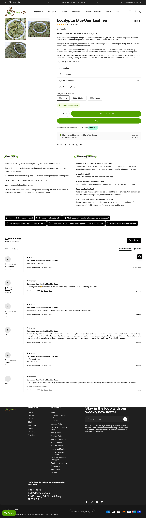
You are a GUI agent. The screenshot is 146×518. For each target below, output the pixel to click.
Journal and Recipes (58, 449)
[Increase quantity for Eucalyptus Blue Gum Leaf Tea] (67, 114)
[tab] (125, 249)
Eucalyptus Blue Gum (76, 52)
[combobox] (131, 2)
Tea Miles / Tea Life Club (58, 417)
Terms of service (29, 514)
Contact (54, 412)
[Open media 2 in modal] (39, 29)
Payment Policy (56, 436)
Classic (31, 416)
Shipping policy (39, 514)
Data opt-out (55, 469)
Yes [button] (42, 291)
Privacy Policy (56, 433)
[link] (34, 489)
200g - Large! (95, 98)
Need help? (64, 29)
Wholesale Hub (56, 442)
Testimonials (55, 466)
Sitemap (54, 473)
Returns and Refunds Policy (59, 428)
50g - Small (63, 98)
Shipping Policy (57, 424)
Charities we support (59, 463)
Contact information (52, 514)
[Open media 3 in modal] (15, 50)
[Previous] (48, 2)
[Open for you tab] (139, 256)
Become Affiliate (57, 446)
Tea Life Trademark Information (58, 453)
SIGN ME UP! (19, 270)
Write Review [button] (134, 240)
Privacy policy (18, 514)
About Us (54, 421)
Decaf (30, 429)
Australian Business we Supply (58, 459)
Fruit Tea (31, 435)
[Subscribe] (125, 419)
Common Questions (58, 439)
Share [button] (50, 291)
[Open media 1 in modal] (15, 29)
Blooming (31, 432)
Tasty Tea (32, 425)
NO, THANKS (19, 276)
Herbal (30, 412)
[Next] (97, 2)
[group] (73, 289)
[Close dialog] (74, 235)
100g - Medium (78, 98)
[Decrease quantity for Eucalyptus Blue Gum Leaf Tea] (59, 114)
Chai (30, 422)
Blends (30, 419)
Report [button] (46, 291)
